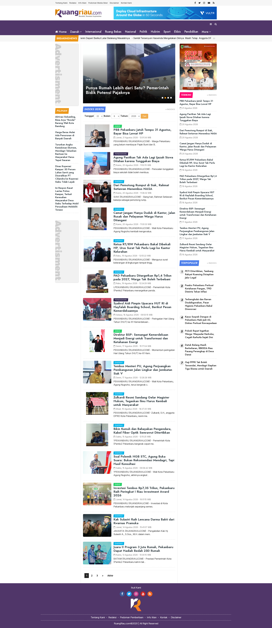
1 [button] (162, 97)
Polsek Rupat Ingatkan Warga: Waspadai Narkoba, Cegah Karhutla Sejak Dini (199, 334)
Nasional (130, 32)
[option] (129, 73)
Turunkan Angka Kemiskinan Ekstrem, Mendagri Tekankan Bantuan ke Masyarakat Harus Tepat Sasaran (66, 152)
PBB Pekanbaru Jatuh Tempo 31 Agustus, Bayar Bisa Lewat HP (142, 131)
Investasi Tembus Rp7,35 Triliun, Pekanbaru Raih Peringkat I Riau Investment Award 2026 (144, 491)
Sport (166, 32)
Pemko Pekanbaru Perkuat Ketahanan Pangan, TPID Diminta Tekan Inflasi (199, 288)
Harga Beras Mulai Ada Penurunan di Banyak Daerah (65, 135)
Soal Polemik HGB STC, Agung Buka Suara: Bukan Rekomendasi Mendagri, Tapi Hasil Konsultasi (143, 460)
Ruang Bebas (113, 32)
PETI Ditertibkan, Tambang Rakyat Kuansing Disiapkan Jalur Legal (199, 274)
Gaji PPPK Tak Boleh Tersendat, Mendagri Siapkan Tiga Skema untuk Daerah (200, 365)
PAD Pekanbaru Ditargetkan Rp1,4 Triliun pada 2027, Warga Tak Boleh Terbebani (142, 277)
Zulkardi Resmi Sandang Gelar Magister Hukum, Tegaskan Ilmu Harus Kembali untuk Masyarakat (141, 401)
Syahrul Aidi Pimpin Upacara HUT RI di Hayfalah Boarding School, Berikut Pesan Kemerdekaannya (142, 307)
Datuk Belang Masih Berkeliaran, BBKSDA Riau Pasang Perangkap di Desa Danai (199, 349)
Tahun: (124, 115)
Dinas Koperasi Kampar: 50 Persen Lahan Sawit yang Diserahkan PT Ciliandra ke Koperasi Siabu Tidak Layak (66, 174)
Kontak (163, 617)
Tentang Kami (61, 3)
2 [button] (165, 97)
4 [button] (171, 97)
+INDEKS (170, 109)
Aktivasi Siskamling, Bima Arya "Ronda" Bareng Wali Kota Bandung (65, 121)
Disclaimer (114, 3)
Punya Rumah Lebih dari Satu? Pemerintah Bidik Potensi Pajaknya (127, 90)
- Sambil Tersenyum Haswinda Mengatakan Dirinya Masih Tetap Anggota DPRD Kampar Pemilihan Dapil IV (172, 38)
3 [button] (168, 97)
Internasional (93, 32)
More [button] (205, 32)
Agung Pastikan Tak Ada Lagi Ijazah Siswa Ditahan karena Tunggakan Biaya (143, 159)
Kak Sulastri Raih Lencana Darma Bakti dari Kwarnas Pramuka (143, 521)
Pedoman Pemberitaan (131, 617)
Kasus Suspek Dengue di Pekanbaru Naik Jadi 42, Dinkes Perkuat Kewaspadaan (201, 320)
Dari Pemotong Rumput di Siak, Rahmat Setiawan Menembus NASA (141, 187)
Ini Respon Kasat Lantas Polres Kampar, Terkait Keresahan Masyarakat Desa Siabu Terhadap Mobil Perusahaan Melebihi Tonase (66, 198)
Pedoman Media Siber (98, 3)
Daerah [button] (74, 32)
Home (62, 32)
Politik (143, 32)
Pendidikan (191, 32)
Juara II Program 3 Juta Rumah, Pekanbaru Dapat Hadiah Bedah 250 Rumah (143, 549)
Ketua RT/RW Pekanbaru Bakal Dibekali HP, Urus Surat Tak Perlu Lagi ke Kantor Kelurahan (141, 248)
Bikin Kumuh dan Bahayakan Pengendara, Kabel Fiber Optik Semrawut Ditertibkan (142, 431)
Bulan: (107, 115)
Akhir (110, 575)
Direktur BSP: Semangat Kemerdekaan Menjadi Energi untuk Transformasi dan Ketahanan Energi (140, 338)
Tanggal (89, 115)
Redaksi (72, 3)
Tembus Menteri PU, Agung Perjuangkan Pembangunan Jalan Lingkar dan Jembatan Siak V (142, 370)
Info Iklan (82, 3)
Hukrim (155, 32)
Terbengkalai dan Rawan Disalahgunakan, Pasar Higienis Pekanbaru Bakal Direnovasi (198, 304)
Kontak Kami (126, 3)
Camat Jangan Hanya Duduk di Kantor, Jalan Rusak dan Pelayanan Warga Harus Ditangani (144, 216)
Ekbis (177, 32)
